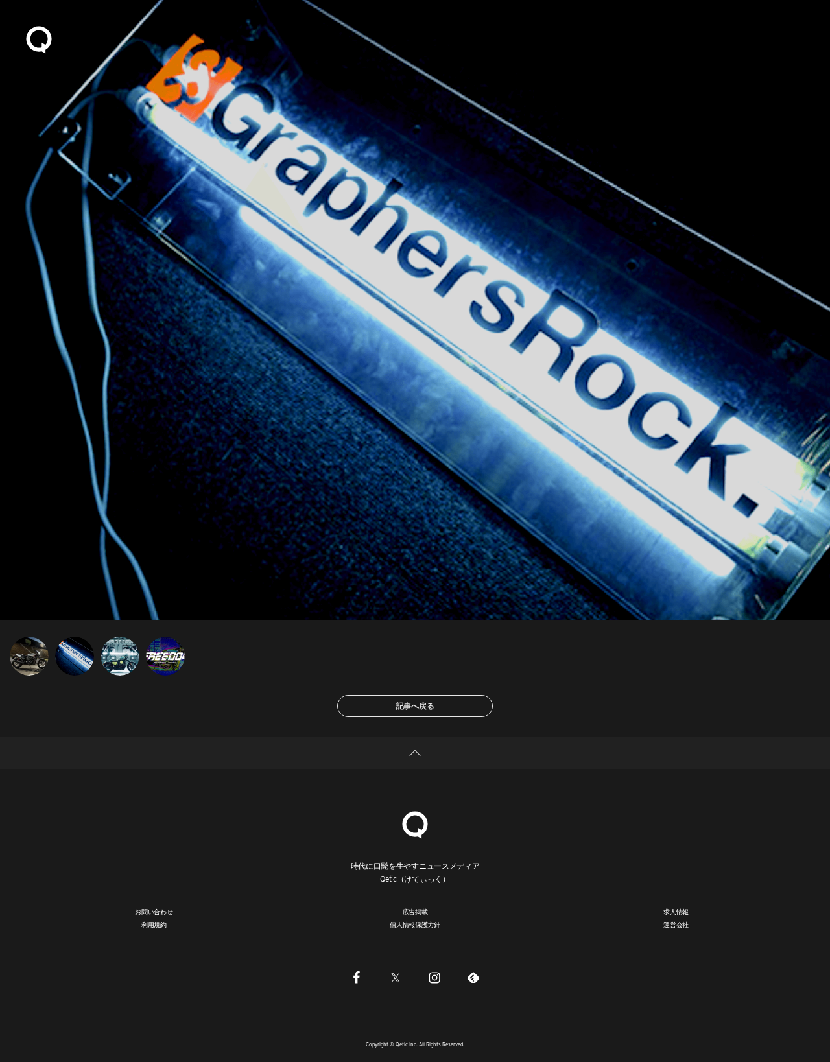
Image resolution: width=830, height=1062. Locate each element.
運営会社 (676, 924)
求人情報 (676, 911)
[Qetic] (39, 39)
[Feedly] (473, 977)
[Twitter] (395, 977)
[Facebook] (356, 977)
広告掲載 (415, 911)
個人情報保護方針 (415, 924)
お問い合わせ (154, 911)
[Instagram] (434, 977)
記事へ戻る (415, 706)
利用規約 (154, 924)
